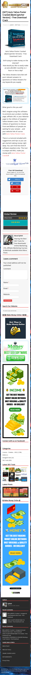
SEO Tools (17, 25)
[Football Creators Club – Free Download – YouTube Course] (24, 471)
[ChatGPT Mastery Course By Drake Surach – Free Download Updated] (12, 476)
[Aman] (4, 622)
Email (5, 288)
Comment (7, 269)
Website (6, 294)
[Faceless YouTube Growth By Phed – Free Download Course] (5, 476)
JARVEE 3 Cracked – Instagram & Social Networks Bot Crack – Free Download (17, 615)
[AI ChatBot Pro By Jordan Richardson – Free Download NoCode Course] (12, 480)
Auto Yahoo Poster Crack (15, 134)
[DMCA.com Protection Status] (15, 593)
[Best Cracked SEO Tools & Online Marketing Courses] (15, 7)
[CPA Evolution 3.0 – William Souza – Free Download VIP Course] (18, 476)
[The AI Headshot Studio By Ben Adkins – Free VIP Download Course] (12, 471)
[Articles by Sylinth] (4, 606)
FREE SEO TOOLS (6, 649)
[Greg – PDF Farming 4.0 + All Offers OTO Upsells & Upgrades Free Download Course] (18, 471)
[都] (4, 616)
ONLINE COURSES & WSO (8, 653)
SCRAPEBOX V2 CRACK (15, 672)
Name (5, 282)
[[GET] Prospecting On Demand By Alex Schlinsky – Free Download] (24, 480)
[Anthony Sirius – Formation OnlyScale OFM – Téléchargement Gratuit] (18, 480)
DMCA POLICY (5, 646)
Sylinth (12, 25)
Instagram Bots (6, 457)
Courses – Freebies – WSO (9, 452)
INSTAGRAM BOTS (7, 657)
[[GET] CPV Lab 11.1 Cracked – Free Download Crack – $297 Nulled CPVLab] (24, 476)
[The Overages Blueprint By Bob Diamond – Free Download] (5, 480)
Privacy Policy (6, 660)
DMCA (4, 455)
